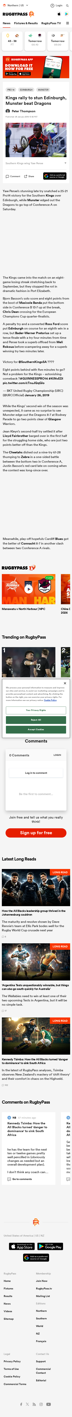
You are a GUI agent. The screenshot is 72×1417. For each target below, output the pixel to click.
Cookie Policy (12, 1376)
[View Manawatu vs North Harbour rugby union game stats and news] (35, 41)
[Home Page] (18, 14)
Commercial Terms (15, 1384)
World (39, 1326)
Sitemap (9, 1319)
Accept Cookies (36, 729)
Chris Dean (11, 312)
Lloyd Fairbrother (15, 436)
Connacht (28, 543)
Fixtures (8, 1288)
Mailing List (43, 1296)
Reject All (36, 719)
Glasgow (54, 419)
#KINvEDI (56, 378)
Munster (33, 200)
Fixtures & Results (26, 23)
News (6, 23)
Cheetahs (16, 452)
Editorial (41, 1380)
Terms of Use (11, 1369)
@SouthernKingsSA (32, 362)
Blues (59, 539)
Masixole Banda (30, 303)
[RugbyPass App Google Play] (50, 1247)
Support (41, 1361)
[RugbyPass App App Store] (22, 1247)
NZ (38, 1333)
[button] (68, 23)
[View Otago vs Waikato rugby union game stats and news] (12, 41)
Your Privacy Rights (36, 710)
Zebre (25, 457)
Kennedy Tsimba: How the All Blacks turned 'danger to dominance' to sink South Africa (27, 1129)
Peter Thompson (23, 111)
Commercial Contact (43, 1371)
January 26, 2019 (37, 395)
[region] (36, 708)
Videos (8, 1311)
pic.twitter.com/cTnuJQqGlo (23, 383)
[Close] (65, 683)
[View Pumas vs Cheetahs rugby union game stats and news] (57, 41)
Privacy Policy (12, 1361)
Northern (41, 1311)
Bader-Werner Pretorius (32, 333)
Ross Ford (52, 324)
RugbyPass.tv (44, 1288)
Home (7, 1281)
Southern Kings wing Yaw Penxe (24, 163)
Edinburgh (15, 328)
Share (31, 176)
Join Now (41, 1281)
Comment (15, 176)
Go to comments (20, 1179)
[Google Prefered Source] (53, 176)
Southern (41, 1318)
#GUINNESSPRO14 (34, 378)
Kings (50, 195)
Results (8, 1296)
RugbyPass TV (51, 23)
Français (41, 1341)
